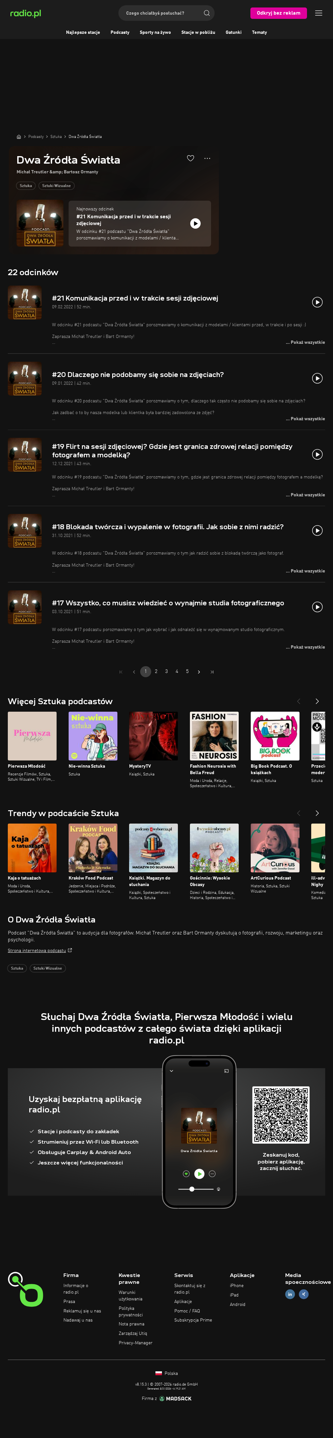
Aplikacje (183, 1301)
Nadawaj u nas (78, 1320)
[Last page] (212, 672)
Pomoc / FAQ (187, 1311)
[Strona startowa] (18, 136)
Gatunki (234, 32)
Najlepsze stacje (83, 32)
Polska (170, 1373)
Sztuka (26, 186)
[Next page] (199, 672)
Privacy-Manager (136, 1343)
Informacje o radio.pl (75, 1289)
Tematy (259, 32)
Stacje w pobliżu (198, 32)
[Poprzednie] (298, 698)
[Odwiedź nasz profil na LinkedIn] (290, 1294)
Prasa (69, 1301)
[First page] (121, 672)
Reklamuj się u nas (82, 1311)
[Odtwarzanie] (195, 223)
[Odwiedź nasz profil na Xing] (303, 1294)
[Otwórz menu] (319, 13)
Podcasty (120, 32)
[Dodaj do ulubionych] (190, 158)
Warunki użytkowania (130, 1295)
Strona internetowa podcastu (37, 950)
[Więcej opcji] (207, 158)
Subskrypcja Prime (193, 1320)
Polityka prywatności (131, 1311)
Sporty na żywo (155, 32)
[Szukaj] (207, 13)
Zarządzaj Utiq (133, 1333)
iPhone (237, 1285)
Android (238, 1304)
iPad (234, 1295)
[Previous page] (134, 672)
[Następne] (317, 698)
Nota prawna (131, 1324)
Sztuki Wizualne (56, 186)
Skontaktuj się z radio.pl (189, 1289)
